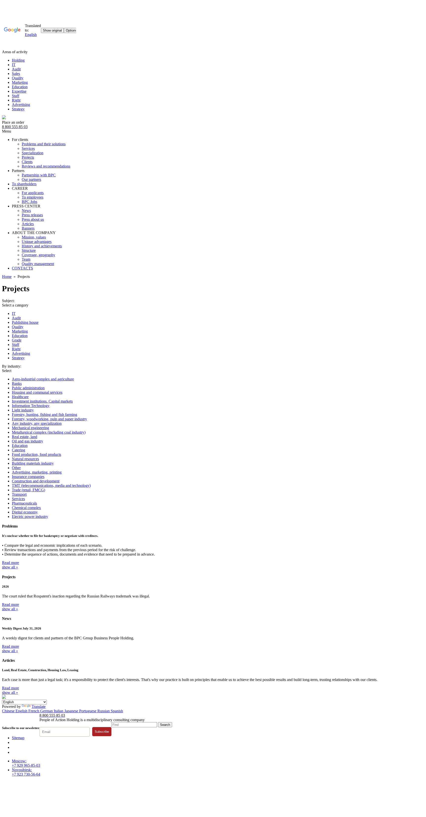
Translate (39, 706)
